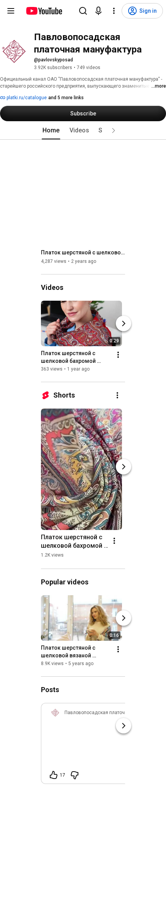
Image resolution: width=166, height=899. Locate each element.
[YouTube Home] (44, 11)
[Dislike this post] (74, 775)
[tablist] (83, 130)
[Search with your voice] (98, 11)
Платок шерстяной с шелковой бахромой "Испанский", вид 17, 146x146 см (83, 252)
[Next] (123, 323)
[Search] (83, 10)
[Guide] (10, 10)
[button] (113, 130)
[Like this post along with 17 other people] (53, 775)
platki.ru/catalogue (26, 97)
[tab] (51, 130)
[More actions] (118, 354)
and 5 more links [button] (66, 97)
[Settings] (114, 10)
